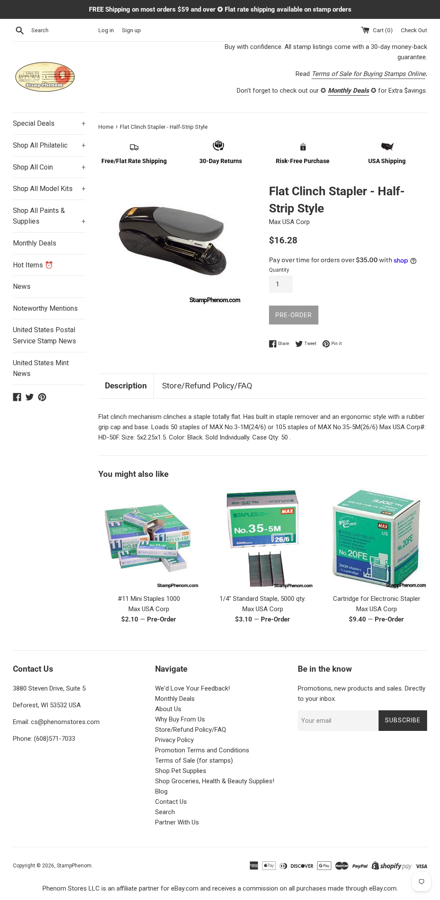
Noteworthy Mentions (45, 308)
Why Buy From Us (180, 719)
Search (165, 812)
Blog (161, 791)
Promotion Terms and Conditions (202, 750)
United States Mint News (41, 368)
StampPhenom (74, 866)
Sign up (131, 30)
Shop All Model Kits (49, 189)
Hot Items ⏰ (33, 265)
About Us (168, 709)
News (22, 286)
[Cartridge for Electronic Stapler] (376, 538)
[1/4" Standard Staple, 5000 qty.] (262, 538)
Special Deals (49, 123)
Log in (106, 30)
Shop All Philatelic (49, 145)
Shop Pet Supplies (180, 771)
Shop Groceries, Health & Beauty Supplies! (214, 781)
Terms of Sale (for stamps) (194, 760)
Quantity (279, 270)
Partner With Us (177, 822)
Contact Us (171, 802)
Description (126, 386)
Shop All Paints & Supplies (49, 216)
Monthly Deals (34, 243)
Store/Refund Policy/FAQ (207, 386)
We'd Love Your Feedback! (192, 688)
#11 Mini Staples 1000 (149, 599)
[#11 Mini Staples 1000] (148, 538)
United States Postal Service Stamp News (44, 335)
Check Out (414, 30)
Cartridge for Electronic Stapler (376, 599)
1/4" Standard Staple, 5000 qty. (263, 599)
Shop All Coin (49, 167)
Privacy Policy (174, 740)
